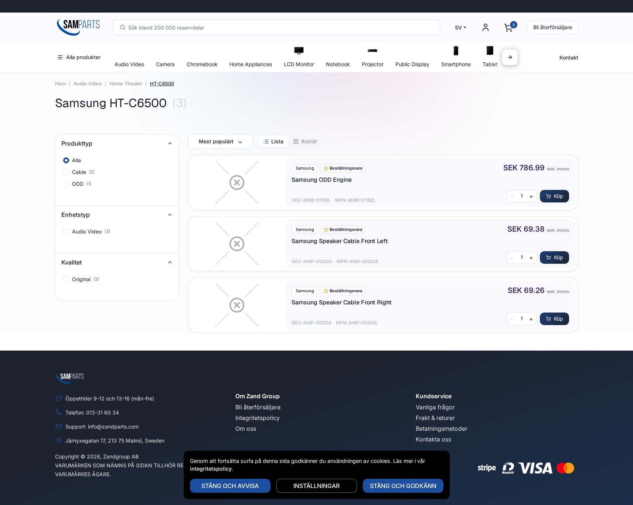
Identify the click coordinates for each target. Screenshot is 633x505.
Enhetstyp (75, 215)
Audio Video (129, 64)
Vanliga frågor (435, 407)
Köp (558, 196)
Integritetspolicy (257, 418)
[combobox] (276, 27)
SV (458, 27)
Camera (165, 64)
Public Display (412, 64)
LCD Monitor (299, 64)
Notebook (338, 64)
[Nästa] (510, 57)
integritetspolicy (211, 468)
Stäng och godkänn (403, 485)
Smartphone (456, 64)
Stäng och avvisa (230, 485)
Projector (373, 64)
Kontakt (568, 57)
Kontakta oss (433, 439)
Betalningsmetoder (441, 428)
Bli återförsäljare (552, 27)
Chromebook (202, 64)
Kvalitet (71, 262)
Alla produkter (83, 57)
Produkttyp (76, 143)
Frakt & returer (435, 418)
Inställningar (316, 485)
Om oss (245, 428)
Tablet (490, 64)
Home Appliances (250, 64)
